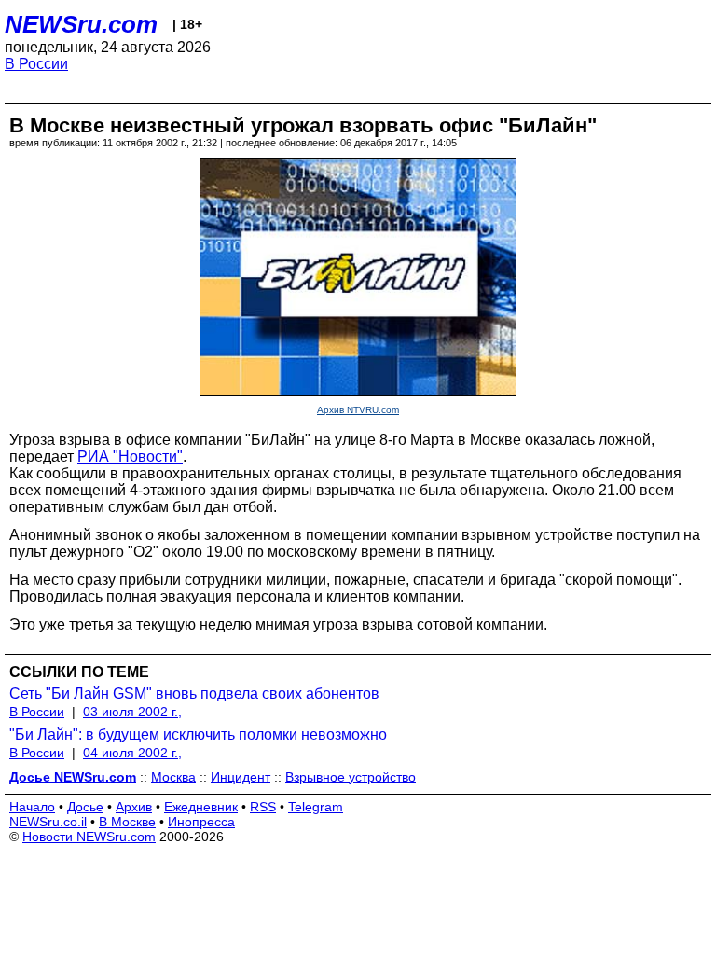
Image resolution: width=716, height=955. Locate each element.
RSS (263, 806)
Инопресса (201, 821)
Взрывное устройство (350, 776)
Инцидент (240, 776)
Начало (32, 806)
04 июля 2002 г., (132, 752)
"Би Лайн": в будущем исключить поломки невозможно (198, 734)
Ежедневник (201, 806)
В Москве (127, 821)
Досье (85, 806)
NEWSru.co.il (48, 821)
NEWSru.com (81, 24)
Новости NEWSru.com (89, 836)
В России (36, 64)
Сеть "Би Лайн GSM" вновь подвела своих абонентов (194, 693)
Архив (134, 806)
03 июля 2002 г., (132, 711)
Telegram (315, 806)
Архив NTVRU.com (358, 410)
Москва (173, 776)
